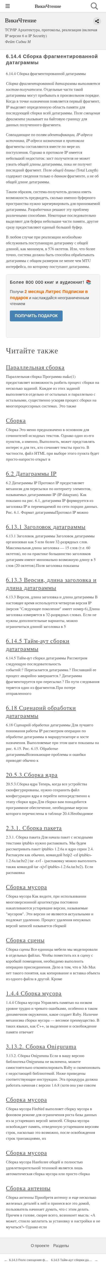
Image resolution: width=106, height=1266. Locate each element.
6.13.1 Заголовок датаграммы (46, 527)
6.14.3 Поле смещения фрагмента (34, 1260)
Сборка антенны (28, 1188)
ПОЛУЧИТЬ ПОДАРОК (36, 316)
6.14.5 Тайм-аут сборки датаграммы (38, 645)
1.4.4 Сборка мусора (34, 993)
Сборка (16, 420)
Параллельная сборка (35, 367)
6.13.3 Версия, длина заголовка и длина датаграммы (51, 584)
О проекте (40, 1246)
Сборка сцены (25, 940)
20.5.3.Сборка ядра (32, 775)
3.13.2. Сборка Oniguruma (41, 1046)
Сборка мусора (26, 887)
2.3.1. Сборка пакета (34, 828)
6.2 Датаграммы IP (31, 473)
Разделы (61, 1246)
